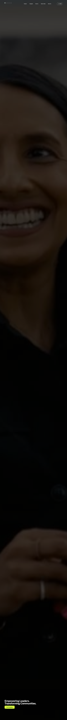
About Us (49, 3)
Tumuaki (25, 3)
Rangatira (31, 3)
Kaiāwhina (42, 3)
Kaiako (36, 3)
